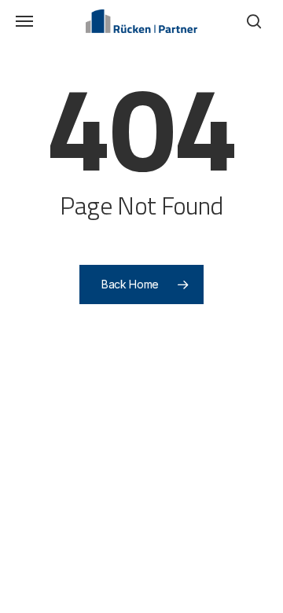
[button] (24, 21)
